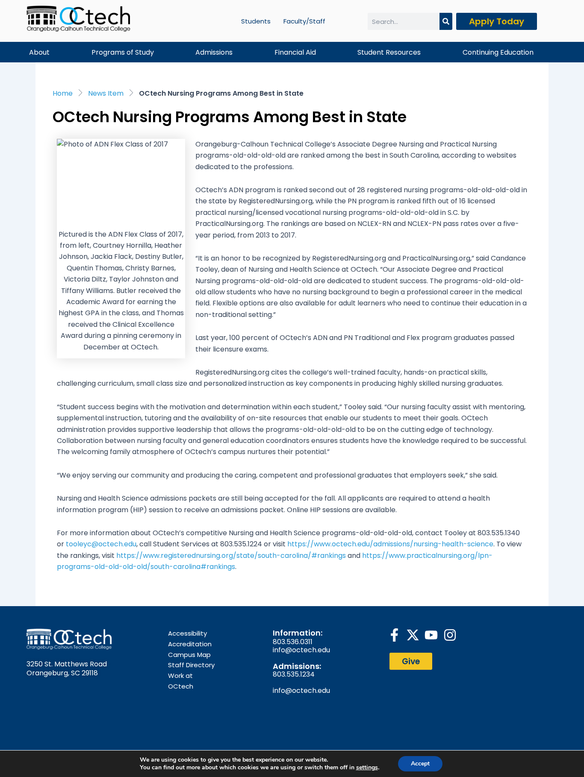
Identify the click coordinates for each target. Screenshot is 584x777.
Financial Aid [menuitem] (295, 52)
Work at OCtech (180, 681)
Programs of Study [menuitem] (122, 52)
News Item (106, 93)
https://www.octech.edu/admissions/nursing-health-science (390, 544)
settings (367, 767)
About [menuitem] (39, 52)
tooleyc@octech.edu (101, 544)
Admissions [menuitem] (214, 52)
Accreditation (190, 643)
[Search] (445, 21)
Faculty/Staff (304, 21)
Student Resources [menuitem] (389, 52)
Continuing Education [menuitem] (498, 52)
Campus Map (189, 654)
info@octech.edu (301, 650)
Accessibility (187, 633)
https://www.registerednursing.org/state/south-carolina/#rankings (231, 555)
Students (256, 21)
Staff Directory (191, 664)
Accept (420, 763)
